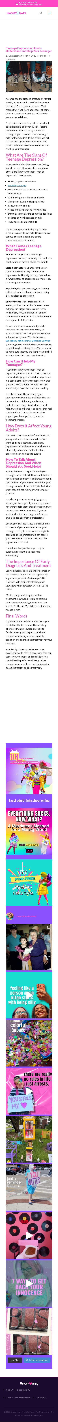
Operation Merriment (19, 1397)
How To (43, 55)
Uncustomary (15, 55)
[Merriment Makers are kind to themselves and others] (29, 1187)
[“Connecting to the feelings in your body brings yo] (29, 1331)
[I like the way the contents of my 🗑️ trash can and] (29, 1043)
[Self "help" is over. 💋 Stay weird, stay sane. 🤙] (29, 995)
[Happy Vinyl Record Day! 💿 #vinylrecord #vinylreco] (29, 1235)
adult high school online (33, 800)
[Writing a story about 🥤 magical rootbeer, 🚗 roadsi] (29, 1283)
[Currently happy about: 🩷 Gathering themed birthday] (29, 1139)
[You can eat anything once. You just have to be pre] (29, 1091)
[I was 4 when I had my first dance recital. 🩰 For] (29, 947)
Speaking (40, 1397)
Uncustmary (29, 1383)
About (10, 1390)
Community (23, 1390)
